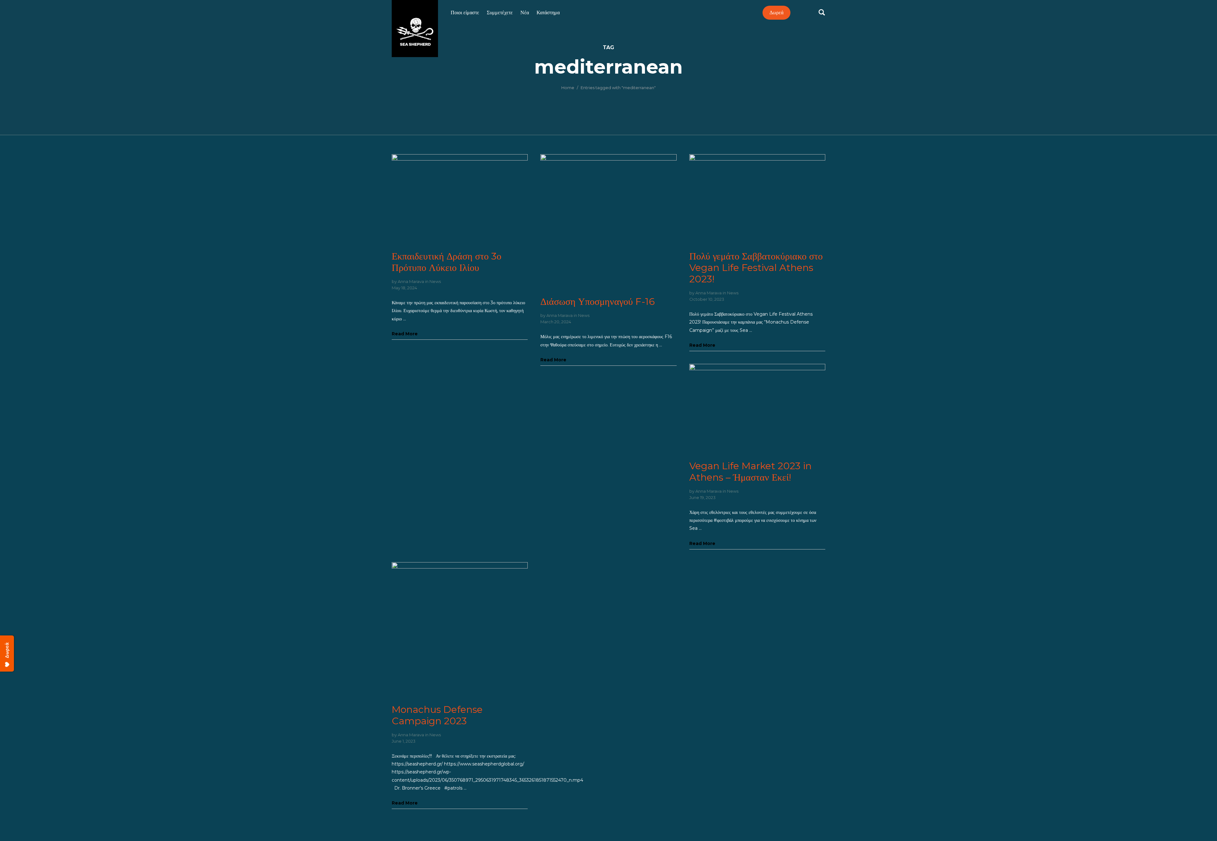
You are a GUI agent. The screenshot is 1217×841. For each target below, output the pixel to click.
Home (567, 87)
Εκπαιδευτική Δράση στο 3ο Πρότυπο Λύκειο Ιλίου (446, 261)
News (435, 281)
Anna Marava (411, 281)
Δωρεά (776, 13)
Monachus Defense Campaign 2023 (437, 715)
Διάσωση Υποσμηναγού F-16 (597, 301)
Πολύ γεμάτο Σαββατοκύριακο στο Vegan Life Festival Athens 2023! (756, 267)
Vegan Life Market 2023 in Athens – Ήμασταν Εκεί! (750, 471)
